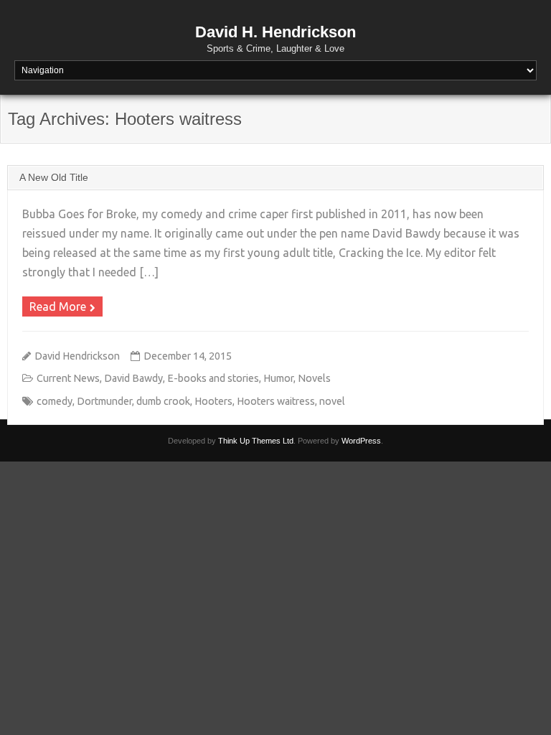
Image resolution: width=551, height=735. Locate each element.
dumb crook (163, 401)
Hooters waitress (276, 401)
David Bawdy (133, 378)
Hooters (213, 401)
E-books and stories (213, 378)
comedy (54, 401)
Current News (68, 378)
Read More (57, 306)
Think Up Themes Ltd (255, 440)
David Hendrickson (77, 356)
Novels (314, 378)
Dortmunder (104, 401)
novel (332, 401)
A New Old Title (53, 177)
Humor (278, 378)
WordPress (361, 440)
